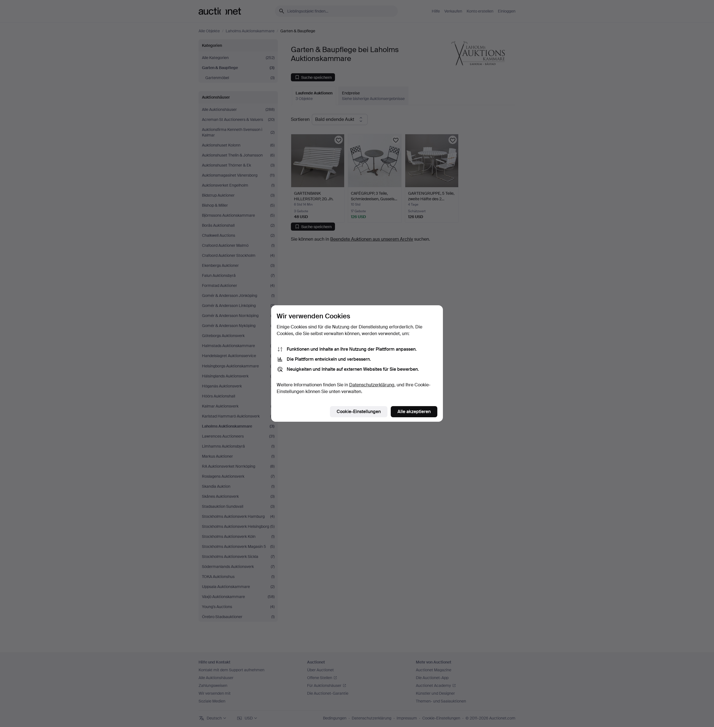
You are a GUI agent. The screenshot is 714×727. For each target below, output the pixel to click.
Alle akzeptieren (414, 411)
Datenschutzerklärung (371, 385)
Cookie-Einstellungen (359, 411)
